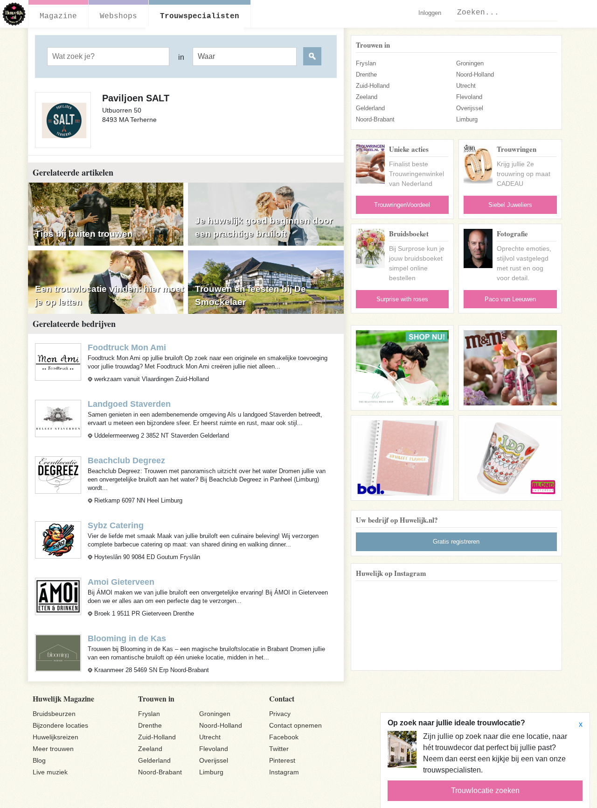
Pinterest (282, 760)
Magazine (58, 16)
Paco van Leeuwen (510, 299)
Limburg (467, 119)
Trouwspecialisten (199, 16)
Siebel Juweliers (510, 204)
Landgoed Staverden (129, 404)
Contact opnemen (295, 725)
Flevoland (469, 96)
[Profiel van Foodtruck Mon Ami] (58, 361)
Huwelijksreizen (55, 737)
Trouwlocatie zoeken (485, 790)
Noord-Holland (475, 74)
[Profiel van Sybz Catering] (58, 539)
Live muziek (50, 772)
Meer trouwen (53, 748)
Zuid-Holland (372, 85)
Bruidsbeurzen (54, 713)
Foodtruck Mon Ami (127, 347)
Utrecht (466, 85)
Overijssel (469, 108)
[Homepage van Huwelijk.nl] (14, 14)
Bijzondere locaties (60, 725)
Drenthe (366, 74)
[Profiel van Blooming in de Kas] (58, 652)
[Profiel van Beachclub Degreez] (58, 474)
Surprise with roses (402, 299)
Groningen (470, 63)
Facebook (283, 737)
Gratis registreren (456, 541)
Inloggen (429, 12)
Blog (39, 760)
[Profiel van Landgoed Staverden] (58, 418)
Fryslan (366, 63)
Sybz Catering (116, 525)
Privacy (280, 713)
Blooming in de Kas (127, 638)
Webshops (118, 16)
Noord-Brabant (375, 119)
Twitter (279, 748)
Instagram (284, 772)
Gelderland (370, 108)
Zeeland (366, 96)
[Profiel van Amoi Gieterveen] (58, 596)
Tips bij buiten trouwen (84, 234)
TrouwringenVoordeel (402, 204)
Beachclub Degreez (126, 460)
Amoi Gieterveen (121, 582)
